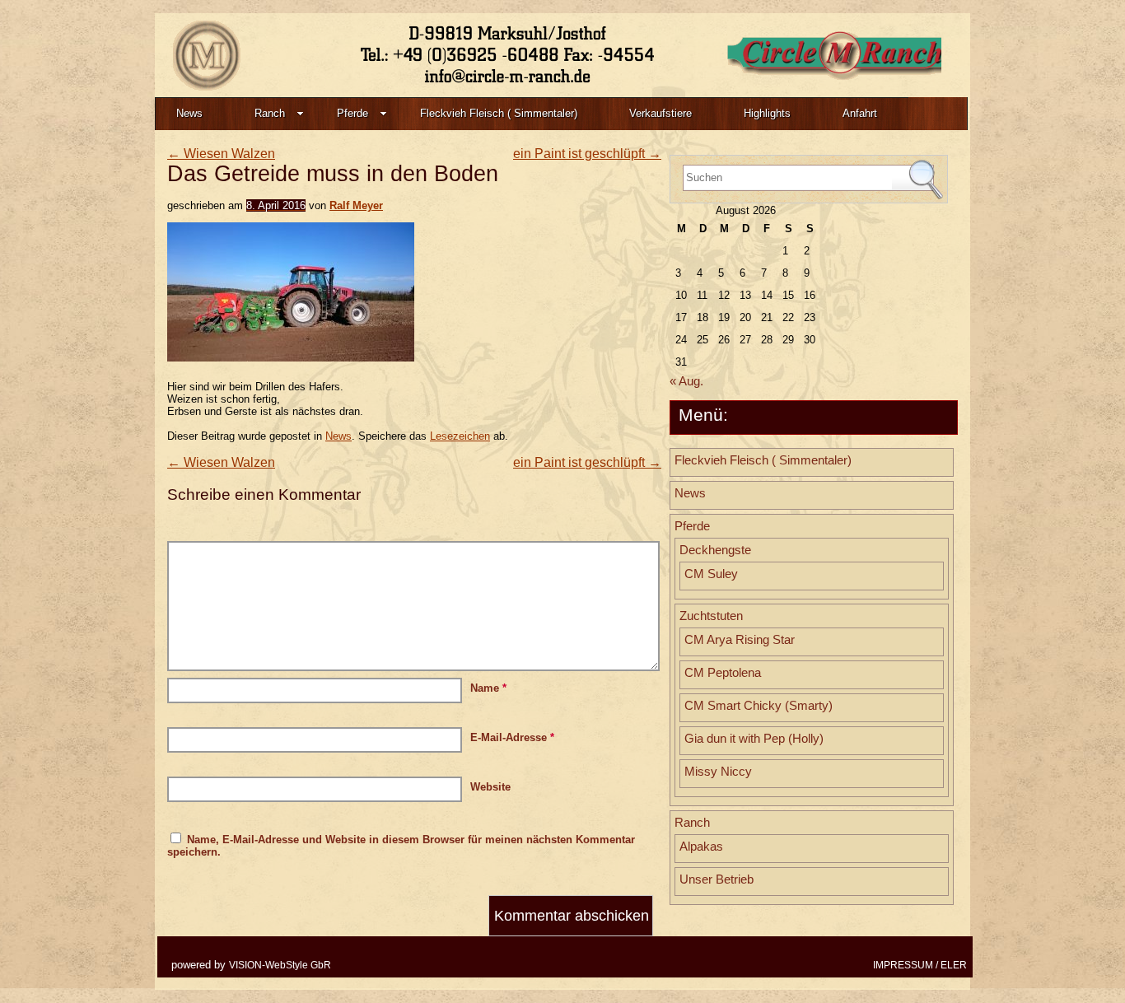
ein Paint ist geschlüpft (587, 154)
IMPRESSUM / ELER (920, 965)
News (189, 113)
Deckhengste (715, 550)
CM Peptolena (722, 672)
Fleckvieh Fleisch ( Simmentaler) (498, 113)
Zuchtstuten (711, 616)
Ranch (269, 113)
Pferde (352, 113)
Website (490, 787)
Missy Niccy (718, 771)
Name (488, 688)
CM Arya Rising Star (739, 639)
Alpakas (701, 846)
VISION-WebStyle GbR (280, 965)
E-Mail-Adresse (512, 737)
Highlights (767, 113)
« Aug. (686, 381)
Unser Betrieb (716, 879)
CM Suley (711, 574)
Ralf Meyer (356, 205)
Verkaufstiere (660, 113)
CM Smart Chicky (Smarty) (758, 705)
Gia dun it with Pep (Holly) (754, 738)
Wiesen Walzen (221, 154)
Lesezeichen (460, 436)
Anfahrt (860, 113)
